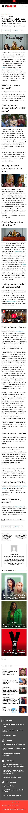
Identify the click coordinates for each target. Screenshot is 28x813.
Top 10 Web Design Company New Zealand (13, 731)
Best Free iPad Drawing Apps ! (12, 795)
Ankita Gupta (8, 25)
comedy (7, 519)
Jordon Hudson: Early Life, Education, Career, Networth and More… (10, 682)
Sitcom (3, 67)
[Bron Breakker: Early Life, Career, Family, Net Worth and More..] (23, 709)
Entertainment (8, 14)
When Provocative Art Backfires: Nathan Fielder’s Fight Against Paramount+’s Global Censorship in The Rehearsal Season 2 (10, 691)
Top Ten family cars (8, 786)
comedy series (13, 70)
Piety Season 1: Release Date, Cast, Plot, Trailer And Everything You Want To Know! (21, 537)
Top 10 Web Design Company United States (14, 749)
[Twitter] (18, 802)
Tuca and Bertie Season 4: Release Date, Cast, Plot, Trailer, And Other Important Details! (13, 772)
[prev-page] (2, 659)
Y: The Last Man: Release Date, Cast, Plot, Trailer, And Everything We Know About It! (14, 652)
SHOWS (11, 16)
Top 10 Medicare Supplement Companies (11, 754)
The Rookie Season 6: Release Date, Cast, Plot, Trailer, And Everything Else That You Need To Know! (6, 538)
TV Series (22, 519)
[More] (21, 30)
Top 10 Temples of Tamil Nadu (12, 777)
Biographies (14, 622)
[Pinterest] (15, 802)
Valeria (14, 301)
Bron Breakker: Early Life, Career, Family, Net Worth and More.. (11, 710)
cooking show (18, 251)
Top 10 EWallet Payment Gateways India (13, 725)
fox (11, 519)
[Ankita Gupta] (2, 26)
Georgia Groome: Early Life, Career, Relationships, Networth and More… (10, 673)
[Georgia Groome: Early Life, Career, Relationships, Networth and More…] (23, 672)
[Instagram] (12, 802)
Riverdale (8, 301)
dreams (24, 264)
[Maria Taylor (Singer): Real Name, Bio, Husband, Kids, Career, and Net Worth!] (14, 614)
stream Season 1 (19, 506)
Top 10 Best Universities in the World (14, 744)
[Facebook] (10, 802)
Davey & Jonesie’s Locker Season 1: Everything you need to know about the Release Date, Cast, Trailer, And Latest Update (14, 596)
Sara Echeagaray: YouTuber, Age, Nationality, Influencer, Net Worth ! (13, 765)
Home (2, 14)
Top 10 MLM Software (9, 735)
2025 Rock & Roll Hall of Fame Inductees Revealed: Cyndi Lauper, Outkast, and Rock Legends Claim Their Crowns (11, 701)
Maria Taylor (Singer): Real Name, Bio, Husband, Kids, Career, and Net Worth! (14, 625)
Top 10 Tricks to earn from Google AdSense (13, 791)
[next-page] (5, 659)
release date (16, 519)
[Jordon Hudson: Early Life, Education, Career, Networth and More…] (23, 681)
